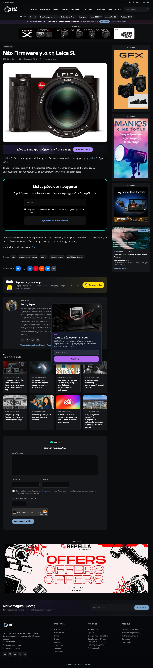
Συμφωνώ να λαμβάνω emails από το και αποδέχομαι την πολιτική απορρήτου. (54, 211)
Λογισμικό (83, 17)
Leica (7, 158)
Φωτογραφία (44, 9)
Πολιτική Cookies (94, 648)
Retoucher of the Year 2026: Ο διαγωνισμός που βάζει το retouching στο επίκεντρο (67, 385)
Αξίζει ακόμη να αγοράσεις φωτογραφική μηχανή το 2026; (94, 384)
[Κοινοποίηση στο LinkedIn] (30, 268)
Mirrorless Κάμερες (57, 257)
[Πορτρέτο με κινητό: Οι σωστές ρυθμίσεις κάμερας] (42, 402)
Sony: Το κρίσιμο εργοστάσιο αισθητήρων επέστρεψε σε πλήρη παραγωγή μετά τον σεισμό (94, 421)
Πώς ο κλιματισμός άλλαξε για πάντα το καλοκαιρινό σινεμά (14, 417)
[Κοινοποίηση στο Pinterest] (35, 268)
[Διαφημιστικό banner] (76, 33)
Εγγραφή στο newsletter (55, 220)
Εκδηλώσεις (88, 9)
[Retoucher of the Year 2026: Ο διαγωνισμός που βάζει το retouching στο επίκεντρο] (68, 367)
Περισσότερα (113, 9)
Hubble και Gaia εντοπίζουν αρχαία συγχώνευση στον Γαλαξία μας (40, 384)
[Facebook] (129, 2)
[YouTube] (137, 2)
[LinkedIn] (38, 340)
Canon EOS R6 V (95, 17)
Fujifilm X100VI (126, 17)
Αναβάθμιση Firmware (75, 257)
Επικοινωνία (10, 642)
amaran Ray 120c (111, 17)
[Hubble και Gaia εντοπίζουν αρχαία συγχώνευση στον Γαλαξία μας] (42, 367)
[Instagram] (133, 2)
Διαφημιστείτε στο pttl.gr (98, 636)
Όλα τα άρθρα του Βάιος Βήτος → (32, 345)
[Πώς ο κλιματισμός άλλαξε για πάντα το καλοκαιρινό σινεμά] (15, 402)
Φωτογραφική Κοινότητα (131, 633)
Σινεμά (65, 9)
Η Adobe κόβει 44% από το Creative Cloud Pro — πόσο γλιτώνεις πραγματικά (67, 418)
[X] (140, 2)
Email (44, 480)
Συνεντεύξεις (59, 652)
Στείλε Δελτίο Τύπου (68, 17)
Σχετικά (91, 633)
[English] (148, 2)
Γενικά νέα (100, 9)
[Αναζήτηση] (148, 9)
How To (33, 9)
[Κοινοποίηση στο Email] (53, 268)
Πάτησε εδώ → (84, 149)
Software (75, 9)
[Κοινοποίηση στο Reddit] (41, 268)
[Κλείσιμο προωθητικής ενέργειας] (98, 306)
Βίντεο (56, 9)
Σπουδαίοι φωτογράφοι (48, 17)
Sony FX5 (33, 17)
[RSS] (144, 2)
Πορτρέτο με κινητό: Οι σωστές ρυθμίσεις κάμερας (42, 417)
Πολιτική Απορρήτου (49, 491)
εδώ (33, 247)
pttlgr (59, 209)
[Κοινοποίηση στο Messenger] (47, 268)
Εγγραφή (140, 608)
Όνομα (16, 480)
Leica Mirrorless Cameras (28, 257)
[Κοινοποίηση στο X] (24, 268)
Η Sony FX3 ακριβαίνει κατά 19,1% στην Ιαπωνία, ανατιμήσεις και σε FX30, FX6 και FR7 (14, 385)
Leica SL (94, 158)
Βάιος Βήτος (11, 59)
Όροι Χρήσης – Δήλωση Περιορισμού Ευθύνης (97, 640)
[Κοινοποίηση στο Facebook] (18, 268)
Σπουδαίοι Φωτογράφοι (131, 629)
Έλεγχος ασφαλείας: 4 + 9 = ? (25, 498)
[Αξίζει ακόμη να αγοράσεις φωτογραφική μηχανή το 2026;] (95, 367)
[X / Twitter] (22, 340)
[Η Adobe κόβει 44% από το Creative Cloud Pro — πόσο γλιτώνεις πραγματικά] (68, 402)
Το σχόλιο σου (18, 453)
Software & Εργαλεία (130, 636)
